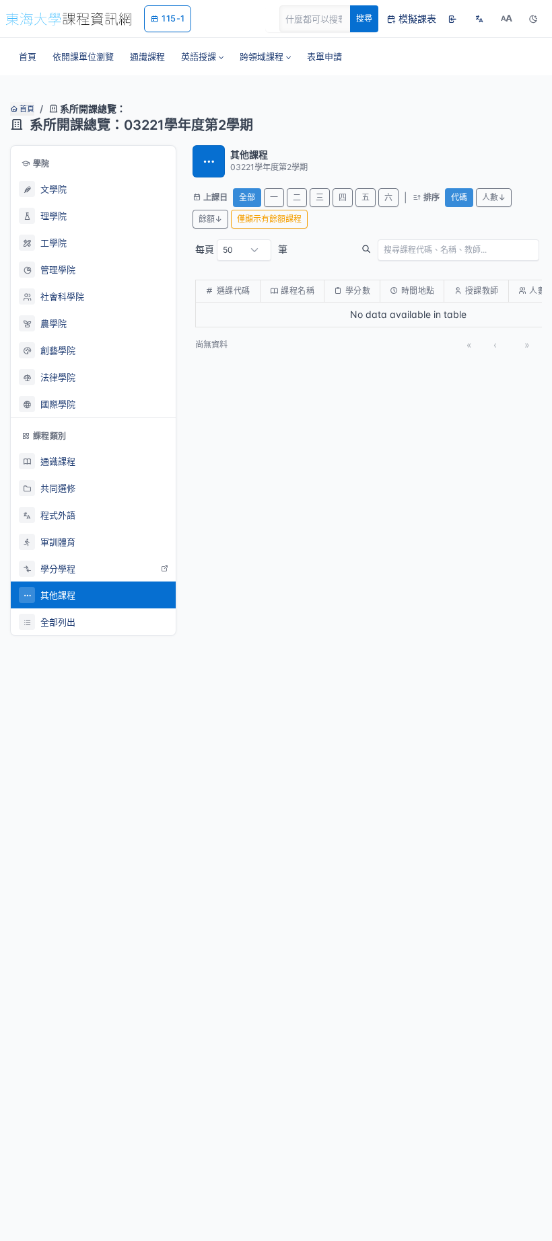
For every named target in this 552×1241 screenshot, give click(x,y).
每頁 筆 (241, 249)
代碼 (459, 197)
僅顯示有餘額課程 (269, 219)
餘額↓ (210, 219)
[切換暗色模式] (533, 18)
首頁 (26, 109)
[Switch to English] (479, 18)
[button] (202, 56)
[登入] (452, 18)
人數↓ (494, 197)
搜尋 (364, 18)
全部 (247, 197)
